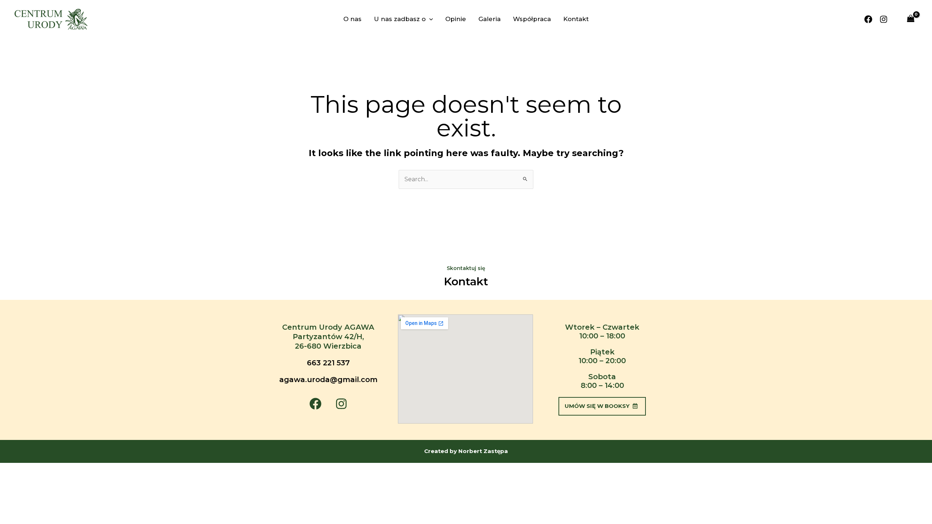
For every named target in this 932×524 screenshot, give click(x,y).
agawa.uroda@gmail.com (328, 379)
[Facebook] (868, 19)
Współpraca (532, 19)
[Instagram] (884, 19)
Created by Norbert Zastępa (466, 451)
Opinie (455, 19)
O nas (352, 19)
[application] (429, 19)
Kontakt (576, 19)
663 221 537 (328, 362)
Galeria (489, 19)
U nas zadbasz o (400, 19)
